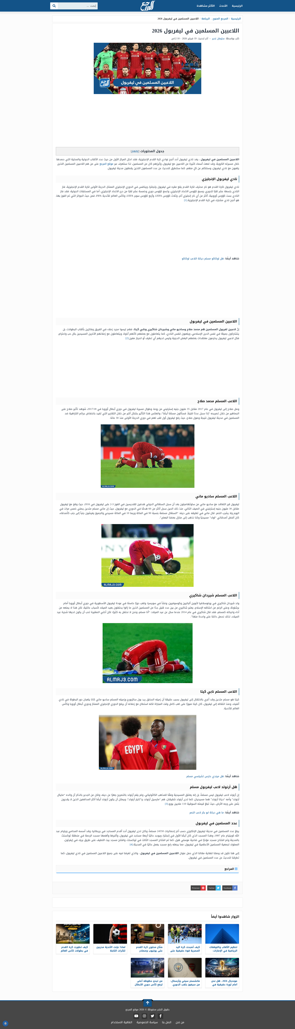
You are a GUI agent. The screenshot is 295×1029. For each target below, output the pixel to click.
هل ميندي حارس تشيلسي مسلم (205, 776)
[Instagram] (144, 1016)
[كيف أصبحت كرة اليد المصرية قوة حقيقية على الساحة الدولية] (185, 934)
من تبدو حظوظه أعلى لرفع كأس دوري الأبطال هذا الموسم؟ (149, 984)
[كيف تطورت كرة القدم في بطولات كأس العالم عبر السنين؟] (73, 934)
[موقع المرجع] (147, 6)
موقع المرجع (106, 163)
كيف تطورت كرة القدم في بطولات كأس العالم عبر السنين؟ (74, 950)
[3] (166, 803)
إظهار (135, 151)
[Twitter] (152, 1016)
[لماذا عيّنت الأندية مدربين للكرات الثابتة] (110, 934)
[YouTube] (136, 1016)
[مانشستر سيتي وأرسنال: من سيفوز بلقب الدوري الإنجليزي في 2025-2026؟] (185, 968)
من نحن (180, 1022)
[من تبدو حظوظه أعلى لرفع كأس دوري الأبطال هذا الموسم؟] (147, 968)
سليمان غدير (218, 38)
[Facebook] (160, 1016)
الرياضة (205, 18)
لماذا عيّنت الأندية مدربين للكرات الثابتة (110, 949)
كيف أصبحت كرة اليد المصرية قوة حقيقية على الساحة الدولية (185, 950)
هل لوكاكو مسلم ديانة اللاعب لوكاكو (203, 258)
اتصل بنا (166, 1022)
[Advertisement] (147, 121)
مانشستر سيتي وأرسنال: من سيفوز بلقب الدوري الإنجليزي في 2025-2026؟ (185, 984)
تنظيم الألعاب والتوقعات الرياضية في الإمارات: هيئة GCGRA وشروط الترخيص (223, 952)
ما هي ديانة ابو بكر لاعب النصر (206, 812)
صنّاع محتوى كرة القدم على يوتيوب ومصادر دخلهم (149, 950)
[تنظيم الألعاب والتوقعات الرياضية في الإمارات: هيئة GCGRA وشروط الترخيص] (222, 934)
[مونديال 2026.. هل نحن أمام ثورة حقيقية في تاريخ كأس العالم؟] (222, 968)
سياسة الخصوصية (147, 1022)
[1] (185, 200)
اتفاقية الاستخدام (121, 1022)
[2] (127, 338)
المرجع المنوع (220, 18)
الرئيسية (237, 5)
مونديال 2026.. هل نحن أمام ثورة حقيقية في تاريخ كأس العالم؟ (224, 984)
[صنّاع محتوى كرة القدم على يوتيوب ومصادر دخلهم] (147, 934)
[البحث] (54, 6)
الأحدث (223, 5)
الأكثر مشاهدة (206, 5)
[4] (131, 844)
